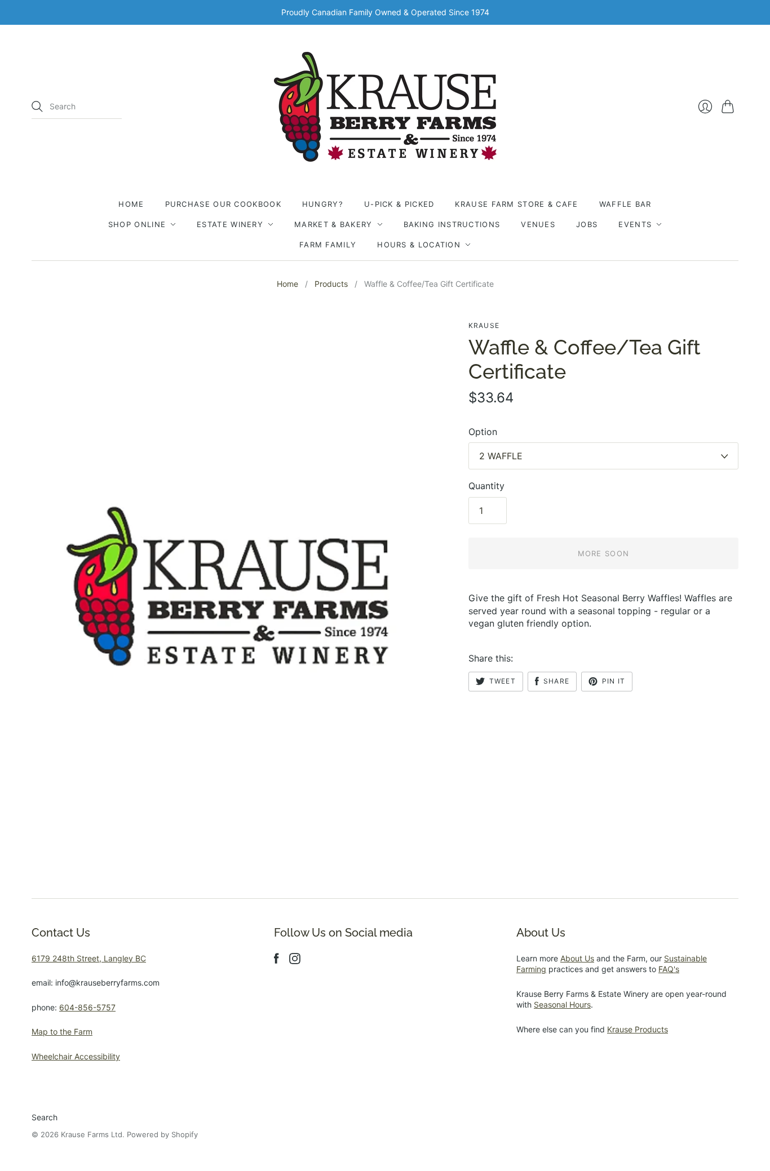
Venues (538, 224)
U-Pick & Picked (399, 204)
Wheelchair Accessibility (76, 1056)
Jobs (587, 224)
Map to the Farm (62, 1031)
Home (131, 204)
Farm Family (327, 244)
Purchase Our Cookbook (223, 204)
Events (635, 224)
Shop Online (137, 224)
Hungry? (322, 204)
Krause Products (637, 1029)
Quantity (486, 485)
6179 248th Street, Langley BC (89, 958)
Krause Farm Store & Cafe (516, 204)
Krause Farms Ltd (91, 1134)
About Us (577, 958)
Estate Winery (230, 224)
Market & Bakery (333, 224)
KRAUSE (483, 325)
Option (482, 431)
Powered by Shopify (162, 1134)
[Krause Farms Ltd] (385, 107)
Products (331, 284)
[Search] (37, 106)
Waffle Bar (625, 204)
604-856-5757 (87, 1007)
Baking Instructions (452, 224)
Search (44, 1117)
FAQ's (668, 969)
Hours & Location (419, 244)
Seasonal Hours (562, 1004)
